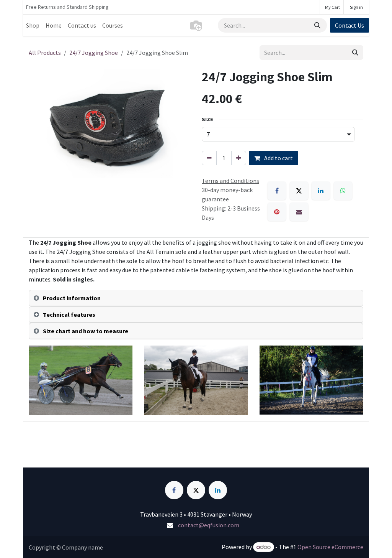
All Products (45, 52)
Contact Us (349, 25)
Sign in (356, 7)
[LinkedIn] (321, 190)
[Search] (318, 25)
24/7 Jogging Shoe (93, 52)
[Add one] (238, 158)
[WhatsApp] (343, 190)
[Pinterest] (277, 211)
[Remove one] (209, 158)
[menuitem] (32, 25)
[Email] (299, 211)
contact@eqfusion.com (208, 525)
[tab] (196, 298)
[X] (299, 190)
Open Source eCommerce (330, 547)
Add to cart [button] (278, 158)
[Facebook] (277, 190)
